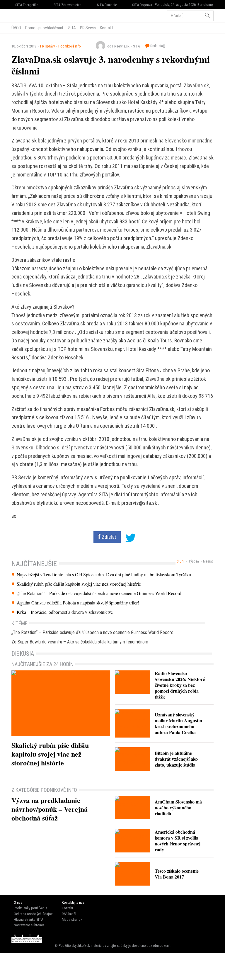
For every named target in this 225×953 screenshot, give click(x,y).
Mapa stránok (72, 919)
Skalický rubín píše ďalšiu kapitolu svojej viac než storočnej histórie (79, 584)
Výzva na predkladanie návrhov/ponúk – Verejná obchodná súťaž (49, 809)
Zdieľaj (29, 15)
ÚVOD (16, 28)
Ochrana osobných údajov (33, 914)
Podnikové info (69, 46)
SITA (71, 28)
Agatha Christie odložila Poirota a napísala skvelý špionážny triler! (78, 603)
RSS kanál (69, 914)
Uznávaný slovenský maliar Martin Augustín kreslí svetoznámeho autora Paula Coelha (178, 723)
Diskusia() (157, 46)
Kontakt (106, 28)
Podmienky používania (30, 908)
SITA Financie (107, 5)
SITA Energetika (26, 5)
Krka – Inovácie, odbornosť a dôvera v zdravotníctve (65, 612)
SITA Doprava (142, 5)
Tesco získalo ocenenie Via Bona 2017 (177, 873)
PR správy (47, 46)
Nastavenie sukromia (29, 925)
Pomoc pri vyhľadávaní (44, 28)
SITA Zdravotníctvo (67, 5)
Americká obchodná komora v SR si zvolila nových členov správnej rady (177, 840)
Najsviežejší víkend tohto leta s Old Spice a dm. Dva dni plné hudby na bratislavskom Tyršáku (104, 574)
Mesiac (208, 561)
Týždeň (193, 561)
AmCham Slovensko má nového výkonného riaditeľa (178, 807)
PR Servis (88, 28)
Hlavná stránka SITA (28, 919)
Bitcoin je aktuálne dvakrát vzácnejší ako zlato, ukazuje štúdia (176, 759)
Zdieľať (108, 537)
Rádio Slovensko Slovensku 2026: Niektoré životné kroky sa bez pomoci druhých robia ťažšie (180, 685)
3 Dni (180, 561)
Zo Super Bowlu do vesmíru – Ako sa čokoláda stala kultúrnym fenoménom (79, 642)
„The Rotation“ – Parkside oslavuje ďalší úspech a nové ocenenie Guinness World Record (99, 593)
